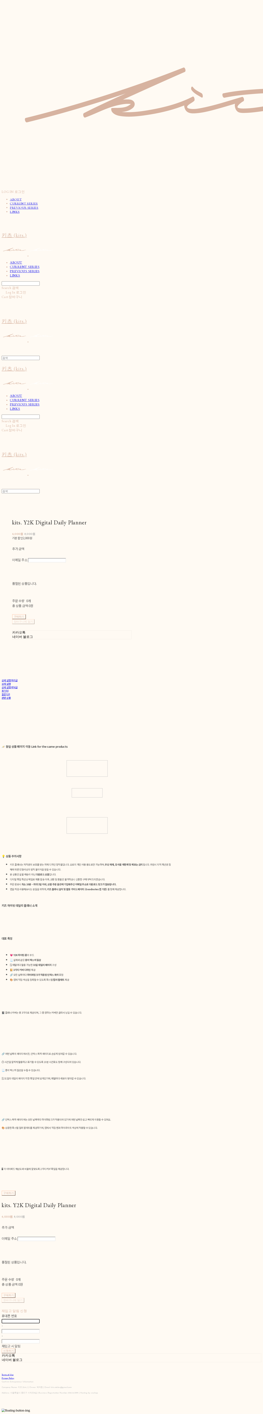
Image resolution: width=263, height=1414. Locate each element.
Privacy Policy (8, 1378)
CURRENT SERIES (24, 204)
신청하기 (8, 1351)
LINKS (15, 212)
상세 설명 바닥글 (10, 687)
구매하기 (8, 1193)
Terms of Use (8, 1375)
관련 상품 (6, 697)
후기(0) (5, 690)
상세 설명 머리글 (10, 680)
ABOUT (16, 199)
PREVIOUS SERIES (24, 208)
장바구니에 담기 (13, 1300)
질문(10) (6, 694)
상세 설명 (6, 683)
